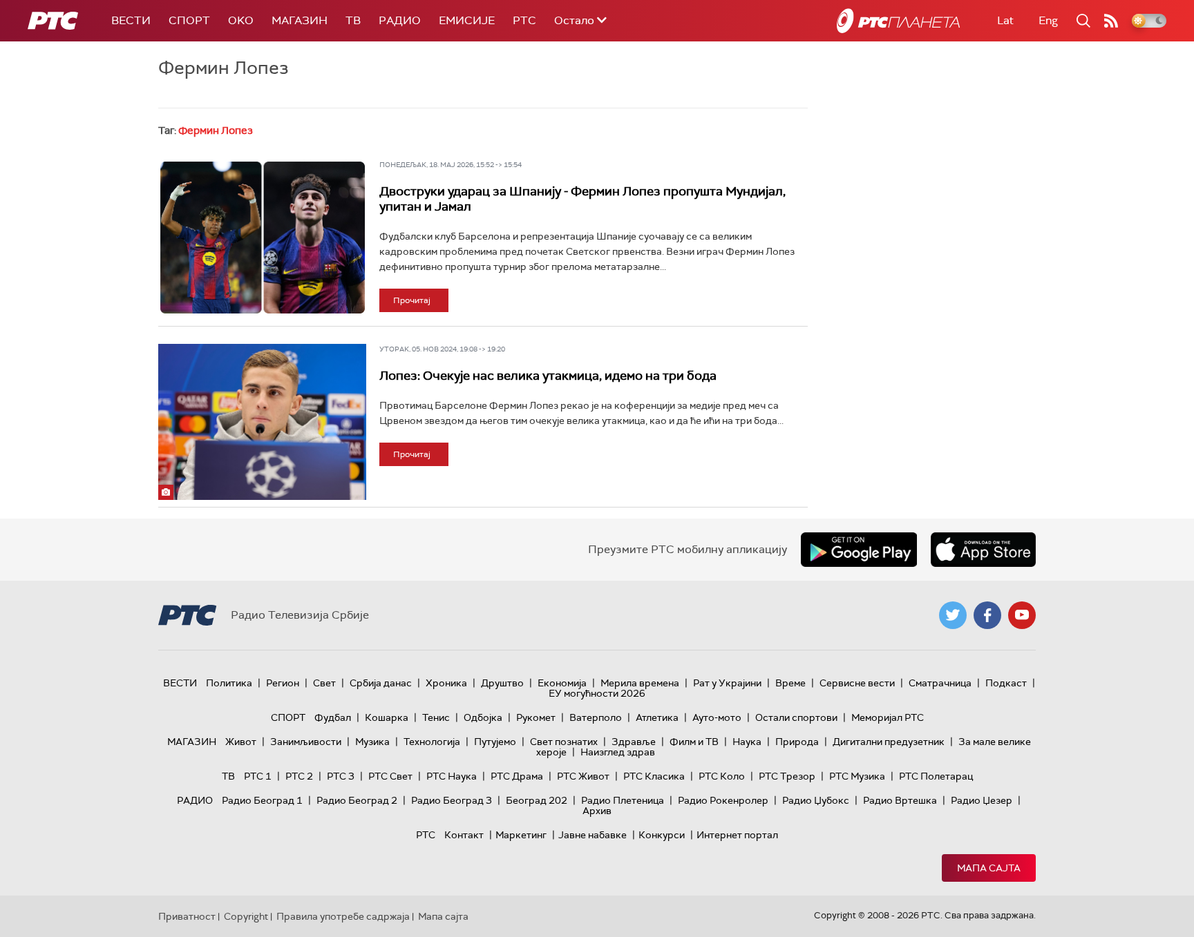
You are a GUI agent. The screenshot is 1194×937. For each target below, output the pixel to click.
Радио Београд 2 (356, 800)
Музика (372, 741)
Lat (1005, 20)
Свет (324, 683)
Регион (282, 683)
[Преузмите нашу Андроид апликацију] (859, 549)
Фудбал (332, 717)
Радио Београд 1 (262, 800)
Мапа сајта (989, 868)
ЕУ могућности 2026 (597, 693)
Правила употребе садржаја (343, 916)
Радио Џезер (981, 800)
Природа (797, 741)
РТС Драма (517, 776)
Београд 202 (536, 800)
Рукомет (536, 717)
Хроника (446, 683)
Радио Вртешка (900, 800)
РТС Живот (583, 776)
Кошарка (386, 717)
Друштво (502, 683)
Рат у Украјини (727, 683)
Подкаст (1006, 683)
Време (790, 683)
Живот (240, 741)
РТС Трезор (787, 776)
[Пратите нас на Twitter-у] (953, 615)
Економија (562, 683)
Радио (400, 20)
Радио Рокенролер (723, 800)
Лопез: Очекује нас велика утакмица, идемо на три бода (548, 375)
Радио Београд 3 (451, 800)
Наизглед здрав (617, 752)
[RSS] (1111, 20)
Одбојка (483, 717)
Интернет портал (737, 835)
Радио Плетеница (622, 800)
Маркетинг (521, 835)
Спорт (189, 20)
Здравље (634, 741)
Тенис (436, 717)
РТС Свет (390, 776)
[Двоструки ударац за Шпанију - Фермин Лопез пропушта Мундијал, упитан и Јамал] (262, 238)
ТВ (353, 20)
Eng (1048, 20)
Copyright (246, 916)
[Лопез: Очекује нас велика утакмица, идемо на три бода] (262, 422)
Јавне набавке (592, 835)
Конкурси (661, 835)
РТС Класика (654, 776)
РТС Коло (722, 776)
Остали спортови (796, 717)
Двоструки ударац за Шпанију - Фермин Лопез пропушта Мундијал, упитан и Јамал (582, 199)
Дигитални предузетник (889, 741)
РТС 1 (258, 776)
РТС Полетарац (936, 776)
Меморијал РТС (887, 717)
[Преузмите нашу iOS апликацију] (983, 549)
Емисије (467, 20)
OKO (241, 20)
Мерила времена (639, 683)
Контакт (464, 835)
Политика (229, 683)
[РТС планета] (898, 20)
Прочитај (411, 300)
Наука (746, 741)
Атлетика (657, 717)
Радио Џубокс (815, 800)
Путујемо (495, 741)
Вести (131, 20)
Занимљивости (305, 741)
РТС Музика (857, 776)
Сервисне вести (857, 683)
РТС (524, 20)
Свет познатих (564, 741)
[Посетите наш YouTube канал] (1022, 615)
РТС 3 (340, 776)
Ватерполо (595, 717)
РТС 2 (299, 776)
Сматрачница (940, 683)
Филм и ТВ (694, 741)
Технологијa (432, 741)
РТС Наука (451, 776)
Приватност (187, 916)
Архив (597, 810)
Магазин (300, 20)
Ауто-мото (716, 717)
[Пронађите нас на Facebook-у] (987, 615)
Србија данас (381, 683)
